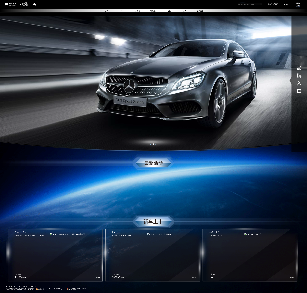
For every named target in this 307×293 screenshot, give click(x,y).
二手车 (137, 11)
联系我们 (33, 286)
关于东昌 (25, 286)
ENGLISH (285, 4)
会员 (169, 11)
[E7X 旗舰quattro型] (268, 234)
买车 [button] (122, 11)
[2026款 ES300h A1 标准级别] (171, 234)
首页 (106, 11)
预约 (184, 11)
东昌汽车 (9, 286)
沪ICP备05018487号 (55, 289)
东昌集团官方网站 (272, 4)
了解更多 (97, 278)
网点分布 (153, 11)
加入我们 (200, 11)
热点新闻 (17, 286)
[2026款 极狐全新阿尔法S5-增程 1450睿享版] (74, 234)
